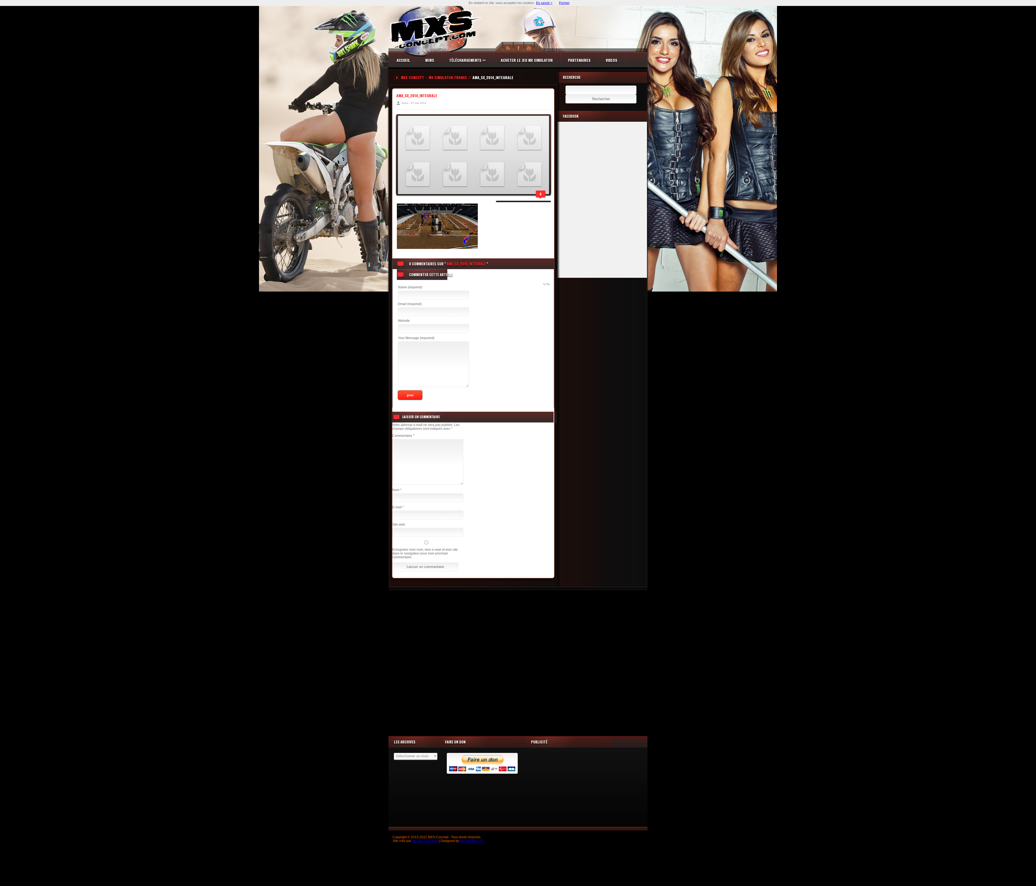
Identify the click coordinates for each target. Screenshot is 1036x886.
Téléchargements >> (467, 60)
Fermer (564, 3)
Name (410, 287)
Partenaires (579, 60)
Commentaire (403, 436)
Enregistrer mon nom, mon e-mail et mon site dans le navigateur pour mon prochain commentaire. (425, 553)
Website (404, 321)
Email (410, 304)
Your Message (416, 338)
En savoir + (544, 3)
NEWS (429, 60)
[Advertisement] (518, 662)
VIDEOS (611, 60)
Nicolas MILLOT (471, 841)
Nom (396, 490)
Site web (398, 524)
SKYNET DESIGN (425, 841)
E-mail (398, 507)
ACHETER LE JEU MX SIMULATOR (527, 60)
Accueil (403, 60)
